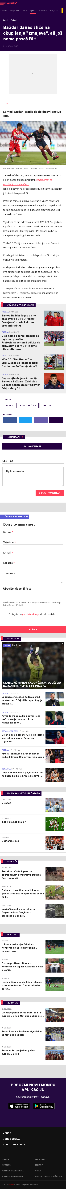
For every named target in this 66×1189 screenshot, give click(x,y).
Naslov (8, 532)
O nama (5, 1159)
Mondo (7, 1133)
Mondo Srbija (11, 1139)
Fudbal (13, 20)
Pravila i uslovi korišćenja (48, 1176)
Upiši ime (7, 461)
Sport (5, 20)
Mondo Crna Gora (14, 1145)
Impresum (6, 1165)
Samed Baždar (28, 405)
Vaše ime (9, 542)
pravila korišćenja (31, 614)
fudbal (10, 405)
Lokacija (9, 563)
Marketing (40, 1159)
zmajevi (46, 405)
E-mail (8, 553)
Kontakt (39, 1165)
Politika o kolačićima (13, 1171)
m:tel (11, 1184)
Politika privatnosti (12, 1176)
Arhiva (38, 1171)
